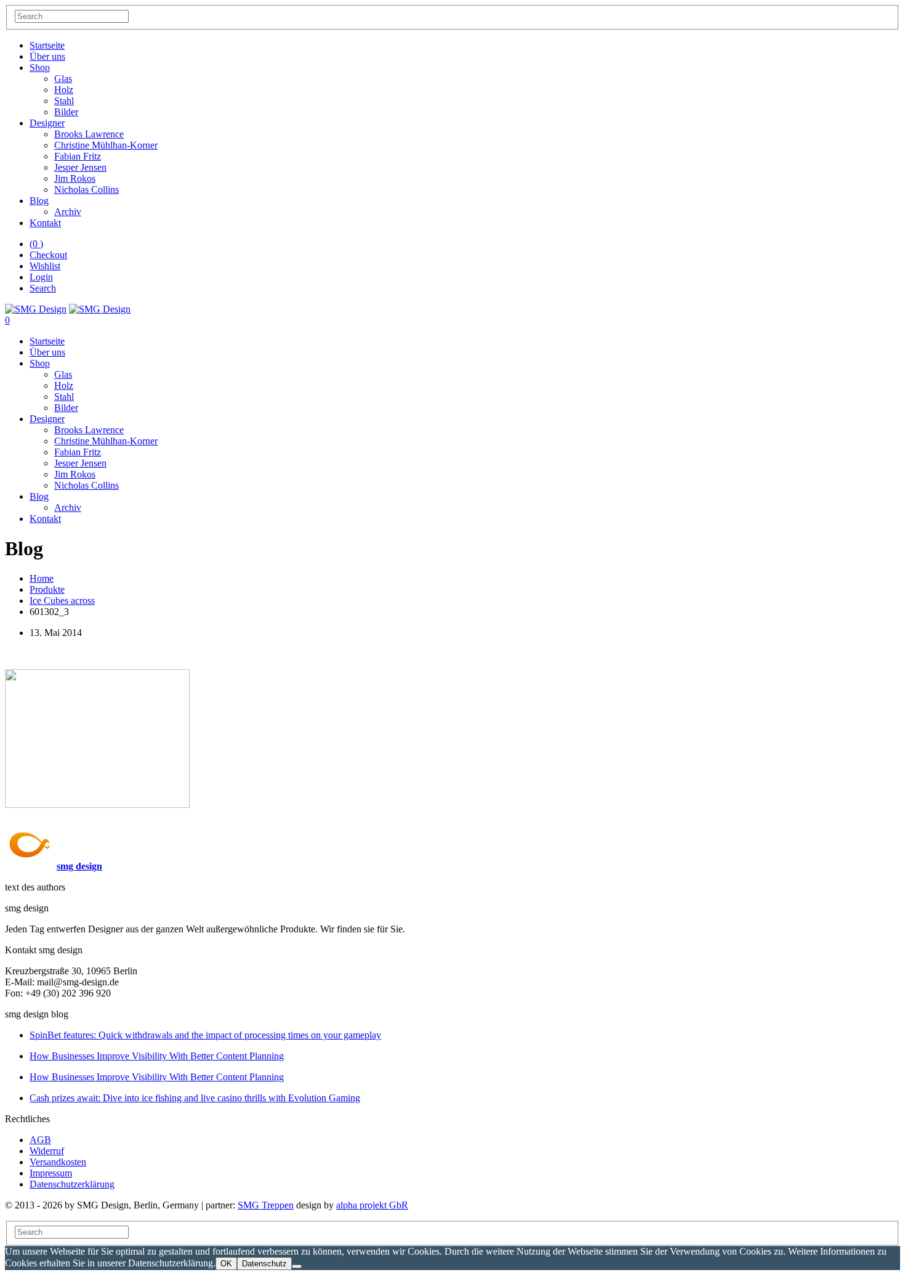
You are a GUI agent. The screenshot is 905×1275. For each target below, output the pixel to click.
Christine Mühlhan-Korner (106, 145)
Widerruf (47, 1151)
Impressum (51, 1173)
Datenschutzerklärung (72, 1184)
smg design (79, 866)
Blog (39, 200)
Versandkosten (58, 1162)
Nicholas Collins (86, 189)
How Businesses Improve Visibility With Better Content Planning (157, 1056)
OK (226, 1263)
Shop (40, 67)
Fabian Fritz (77, 156)
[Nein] (297, 1266)
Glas (63, 78)
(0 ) (36, 243)
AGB (40, 1139)
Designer (47, 123)
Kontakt (45, 223)
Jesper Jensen (80, 167)
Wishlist (45, 266)
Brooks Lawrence (89, 134)
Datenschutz (264, 1263)
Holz (63, 89)
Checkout (48, 255)
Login (41, 277)
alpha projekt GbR (372, 1205)
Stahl (64, 101)
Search (43, 288)
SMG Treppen (266, 1205)
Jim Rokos (74, 178)
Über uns (47, 56)
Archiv (67, 211)
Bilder (66, 112)
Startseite (47, 45)
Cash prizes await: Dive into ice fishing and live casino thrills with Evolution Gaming (195, 1098)
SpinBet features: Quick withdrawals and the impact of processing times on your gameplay (205, 1035)
